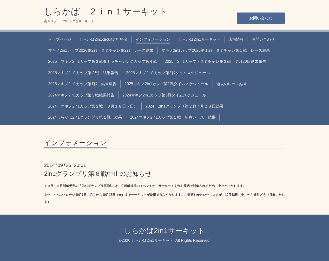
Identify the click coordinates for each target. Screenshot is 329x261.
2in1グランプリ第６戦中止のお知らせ (98, 173)
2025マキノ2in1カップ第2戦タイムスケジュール (168, 73)
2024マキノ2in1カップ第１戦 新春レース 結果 (173, 117)
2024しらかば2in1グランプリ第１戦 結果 (85, 117)
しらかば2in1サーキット (199, 39)
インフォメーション (153, 39)
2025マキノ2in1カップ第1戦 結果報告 (82, 84)
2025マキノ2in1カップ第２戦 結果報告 (83, 73)
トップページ (59, 39)
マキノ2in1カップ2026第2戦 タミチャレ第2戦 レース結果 (100, 50)
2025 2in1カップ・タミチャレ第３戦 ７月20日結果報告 (215, 61)
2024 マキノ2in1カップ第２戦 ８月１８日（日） (93, 106)
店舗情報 (236, 39)
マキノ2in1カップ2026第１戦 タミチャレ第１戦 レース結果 (215, 50)
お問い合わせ (260, 18)
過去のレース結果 (231, 84)
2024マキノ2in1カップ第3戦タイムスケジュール (164, 95)
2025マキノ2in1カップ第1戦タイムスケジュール (166, 84)
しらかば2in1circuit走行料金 (103, 39)
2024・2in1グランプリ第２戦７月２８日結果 (184, 106)
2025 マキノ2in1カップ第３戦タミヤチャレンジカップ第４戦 (102, 61)
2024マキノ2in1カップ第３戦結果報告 (81, 95)
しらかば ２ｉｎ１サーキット (105, 11)
